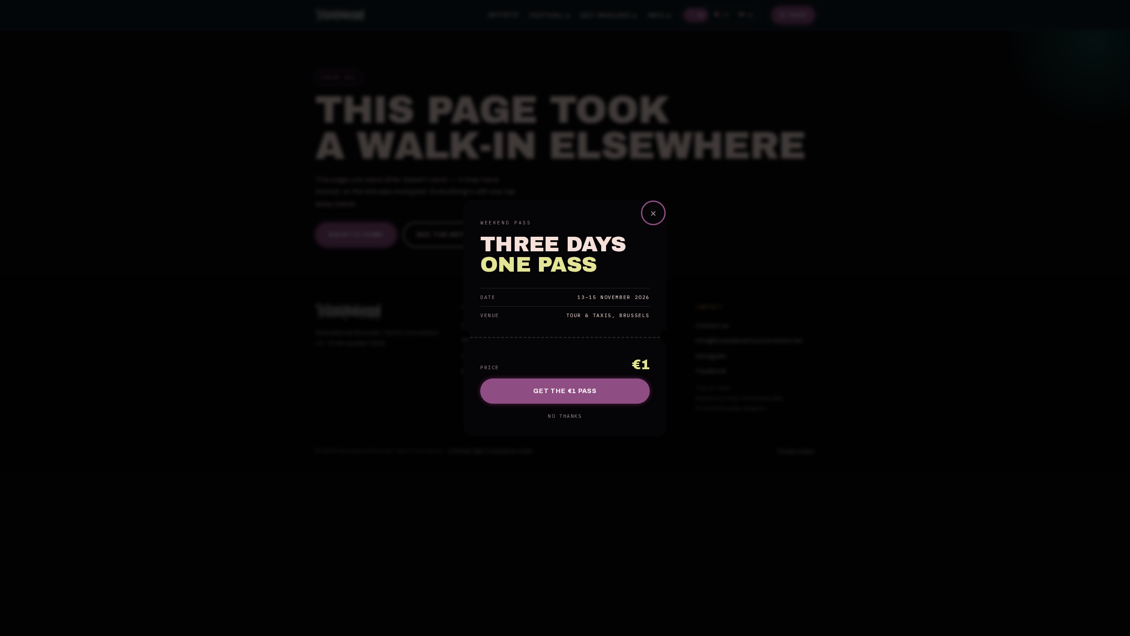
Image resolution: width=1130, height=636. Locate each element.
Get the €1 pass (565, 390)
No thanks (565, 416)
